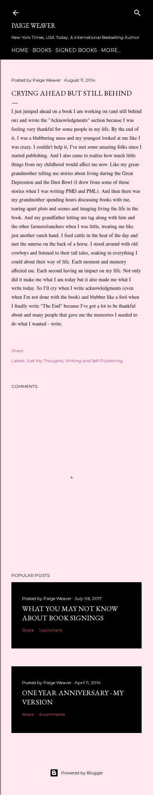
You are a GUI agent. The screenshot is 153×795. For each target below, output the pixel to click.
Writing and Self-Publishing (94, 360)
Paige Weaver (33, 25)
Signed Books (76, 50)
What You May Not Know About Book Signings (70, 613)
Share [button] (17, 350)
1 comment (50, 630)
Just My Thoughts (44, 360)
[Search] (137, 11)
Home (19, 50)
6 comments (52, 714)
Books (42, 50)
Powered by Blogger (82, 772)
